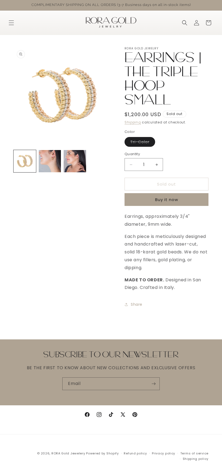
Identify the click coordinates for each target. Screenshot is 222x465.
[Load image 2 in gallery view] (50, 161)
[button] (11, 23)
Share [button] (136, 304)
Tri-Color (142, 143)
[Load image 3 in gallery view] (75, 161)
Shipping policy (196, 459)
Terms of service (194, 453)
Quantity (132, 154)
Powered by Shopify (102, 453)
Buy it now (166, 199)
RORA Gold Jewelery (68, 453)
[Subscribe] (153, 383)
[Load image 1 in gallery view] (25, 161)
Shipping (133, 122)
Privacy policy (163, 453)
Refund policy (135, 453)
